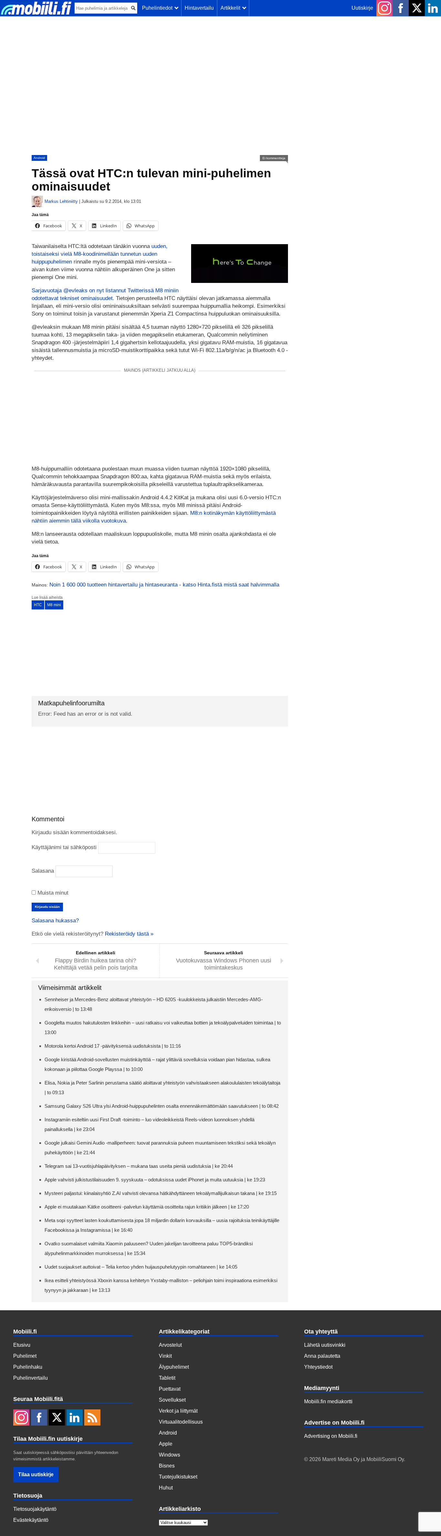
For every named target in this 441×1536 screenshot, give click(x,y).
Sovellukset (172, 1400)
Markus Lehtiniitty (61, 201)
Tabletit (167, 1378)
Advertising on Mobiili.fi (330, 1436)
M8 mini (54, 605)
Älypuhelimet (174, 1367)
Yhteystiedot (318, 1367)
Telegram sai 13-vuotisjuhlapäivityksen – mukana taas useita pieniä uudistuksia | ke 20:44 (139, 1166)
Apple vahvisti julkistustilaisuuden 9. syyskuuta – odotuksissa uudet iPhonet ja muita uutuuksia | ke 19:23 (155, 1179)
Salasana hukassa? (55, 921)
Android (39, 158)
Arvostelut (170, 1345)
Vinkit (165, 1356)
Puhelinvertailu (30, 1378)
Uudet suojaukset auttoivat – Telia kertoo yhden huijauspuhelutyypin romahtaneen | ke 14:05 (141, 1267)
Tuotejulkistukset (178, 1476)
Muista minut (52, 893)
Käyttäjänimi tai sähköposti (64, 847)
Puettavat (169, 1389)
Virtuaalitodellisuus (181, 1422)
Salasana (43, 871)
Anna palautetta (322, 1356)
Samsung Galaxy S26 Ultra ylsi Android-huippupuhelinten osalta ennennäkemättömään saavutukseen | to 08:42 (162, 1106)
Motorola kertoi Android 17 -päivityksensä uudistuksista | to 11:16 (113, 1046)
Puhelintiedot (158, 8)
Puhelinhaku (27, 1367)
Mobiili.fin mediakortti (328, 1401)
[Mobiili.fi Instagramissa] (384, 8)
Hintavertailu (199, 8)
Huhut (166, 1487)
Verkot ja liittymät (178, 1411)
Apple (165, 1444)
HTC (38, 605)
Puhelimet (24, 1356)
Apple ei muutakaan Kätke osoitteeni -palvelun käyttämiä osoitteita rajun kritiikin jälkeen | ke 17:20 (147, 1206)
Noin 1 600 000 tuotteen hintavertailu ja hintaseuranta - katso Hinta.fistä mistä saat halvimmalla (164, 585)
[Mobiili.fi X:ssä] (417, 8)
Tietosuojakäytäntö (34, 1509)
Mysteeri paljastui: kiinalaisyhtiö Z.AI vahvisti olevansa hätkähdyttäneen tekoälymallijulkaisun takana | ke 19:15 (161, 1193)
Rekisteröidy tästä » (129, 934)
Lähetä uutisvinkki (324, 1345)
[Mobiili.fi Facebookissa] (401, 8)
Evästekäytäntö (30, 1520)
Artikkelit (232, 8)
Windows (169, 1455)
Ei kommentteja (273, 158)
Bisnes (167, 1466)
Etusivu (21, 1345)
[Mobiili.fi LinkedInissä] (433, 8)
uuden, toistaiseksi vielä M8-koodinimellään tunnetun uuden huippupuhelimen (100, 254)
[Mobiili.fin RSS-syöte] (92, 1418)
